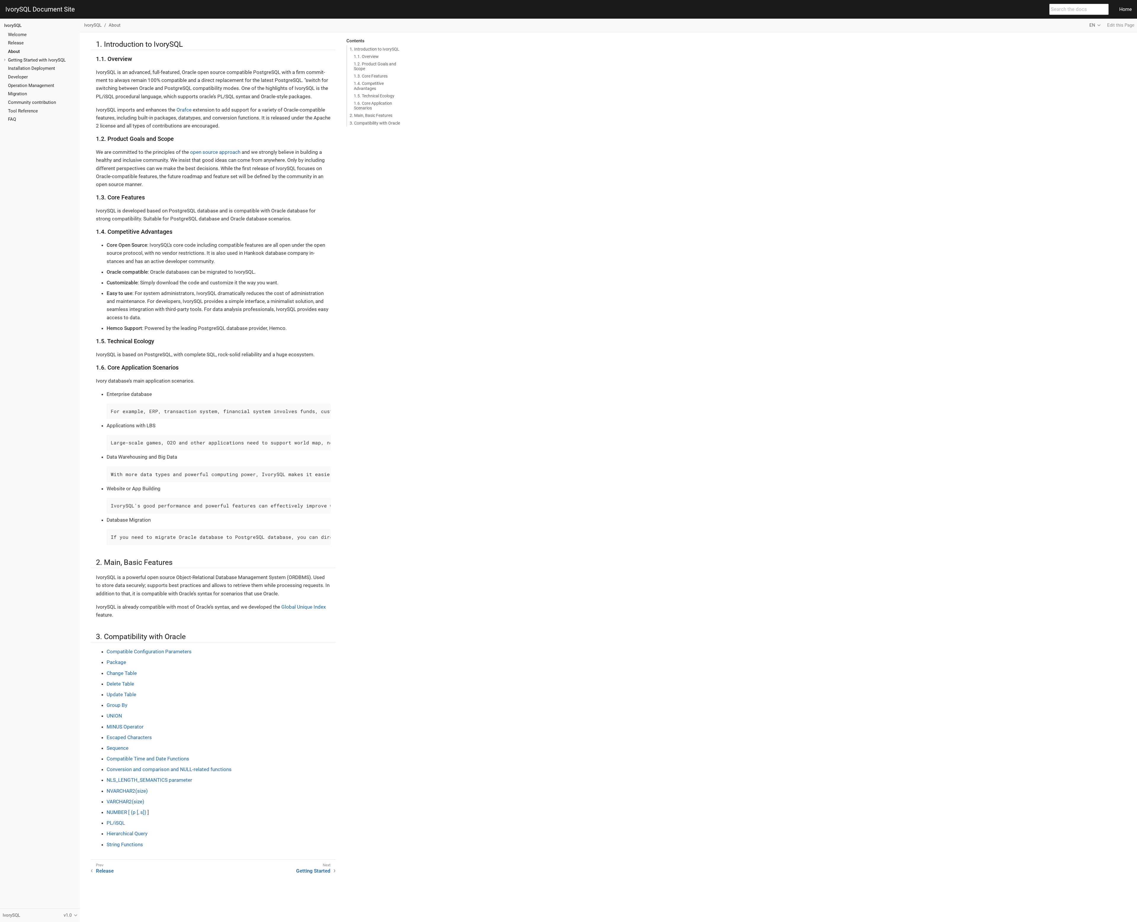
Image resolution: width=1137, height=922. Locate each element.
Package (116, 662)
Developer (18, 77)
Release (16, 43)
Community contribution (32, 102)
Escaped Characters (129, 737)
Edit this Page (1120, 25)
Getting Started (313, 871)
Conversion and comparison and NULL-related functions (169, 769)
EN (1092, 25)
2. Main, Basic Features (371, 115)
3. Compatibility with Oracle (375, 123)
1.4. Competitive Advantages (369, 86)
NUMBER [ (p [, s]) (127, 812)
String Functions (125, 844)
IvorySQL (13, 25)
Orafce (184, 110)
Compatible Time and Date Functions (148, 759)
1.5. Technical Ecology (374, 96)
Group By (117, 705)
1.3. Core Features (371, 76)
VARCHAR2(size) (125, 802)
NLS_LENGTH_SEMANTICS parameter (149, 780)
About (14, 51)
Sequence (118, 748)
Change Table (122, 673)
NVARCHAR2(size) (127, 791)
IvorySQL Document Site (40, 9)
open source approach (215, 152)
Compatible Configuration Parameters (149, 652)
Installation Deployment (31, 68)
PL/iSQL (116, 823)
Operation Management (31, 85)
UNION (114, 716)
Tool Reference (23, 110)
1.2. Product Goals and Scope (375, 66)
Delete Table (120, 684)
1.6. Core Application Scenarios (373, 105)
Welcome (17, 34)
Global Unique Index (303, 607)
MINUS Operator (125, 727)
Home (1125, 9)
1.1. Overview (366, 56)
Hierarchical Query (127, 833)
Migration (17, 93)
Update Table (121, 694)
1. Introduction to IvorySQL (374, 49)
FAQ (12, 119)
